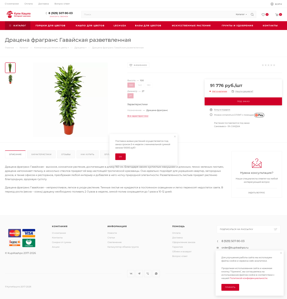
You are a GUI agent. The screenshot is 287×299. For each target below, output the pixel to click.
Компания (59, 226)
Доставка (177, 237)
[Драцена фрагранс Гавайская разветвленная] (70, 99)
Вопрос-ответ (180, 256)
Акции (55, 246)
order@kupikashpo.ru (235, 247)
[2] (265, 65)
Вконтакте (130, 273)
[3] (268, 65)
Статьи (111, 237)
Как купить (87, 154)
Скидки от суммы (61, 242)
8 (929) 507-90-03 (60, 13)
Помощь (178, 226)
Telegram (139, 273)
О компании (59, 233)
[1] (262, 65)
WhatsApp (156, 273)
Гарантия (177, 246)
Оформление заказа (183, 242)
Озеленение (114, 242)
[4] (271, 65)
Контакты (57, 237)
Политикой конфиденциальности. (249, 278)
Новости (112, 233)
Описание (15, 154)
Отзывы (66, 154)
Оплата (108, 154)
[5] (274, 65)
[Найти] (252, 14)
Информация (117, 226)
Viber (147, 273)
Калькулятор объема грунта (123, 246)
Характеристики (41, 154)
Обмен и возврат (181, 251)
